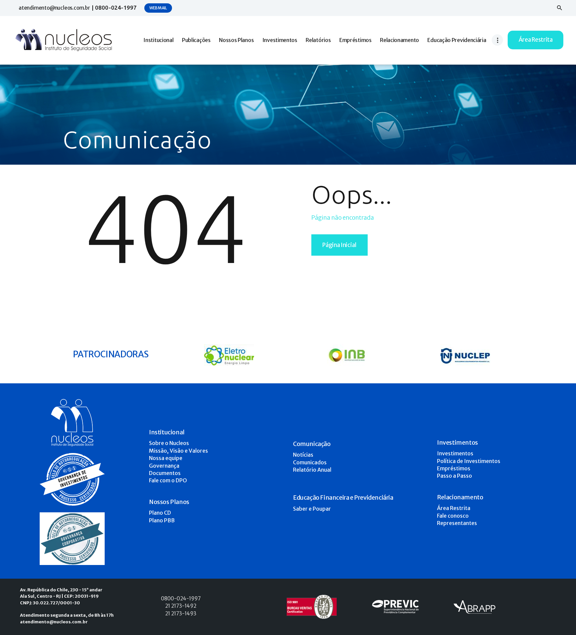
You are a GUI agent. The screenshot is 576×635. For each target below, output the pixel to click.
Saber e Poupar (312, 508)
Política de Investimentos (468, 461)
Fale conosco (453, 515)
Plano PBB (162, 520)
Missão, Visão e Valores (178, 450)
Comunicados (310, 462)
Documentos (165, 473)
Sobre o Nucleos (169, 443)
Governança (164, 465)
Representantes (457, 523)
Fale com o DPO (168, 480)
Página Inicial (339, 245)
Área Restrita (453, 508)
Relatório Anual (312, 469)
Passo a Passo (454, 475)
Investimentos (455, 453)
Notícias (303, 454)
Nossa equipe (165, 458)
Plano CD (160, 512)
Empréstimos (453, 468)
